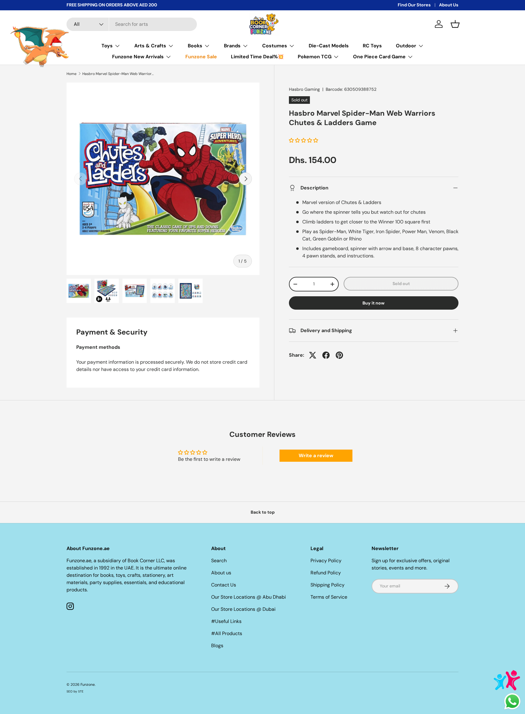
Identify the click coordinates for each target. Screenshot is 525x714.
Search (219, 560)
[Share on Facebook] (326, 355)
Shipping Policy (328, 585)
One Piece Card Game (379, 56)
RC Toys (372, 45)
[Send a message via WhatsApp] (512, 701)
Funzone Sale (201, 56)
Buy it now (373, 303)
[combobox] (132, 24)
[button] (455, 24)
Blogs (217, 645)
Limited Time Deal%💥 (257, 56)
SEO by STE (75, 691)
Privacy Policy (326, 560)
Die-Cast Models (329, 45)
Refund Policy (326, 573)
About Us (448, 5)
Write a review (316, 455)
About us (221, 573)
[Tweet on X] (312, 355)
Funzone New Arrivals (138, 56)
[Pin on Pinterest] (339, 355)
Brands (232, 45)
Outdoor (406, 45)
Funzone (88, 684)
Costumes (274, 45)
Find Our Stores (414, 5)
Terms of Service (329, 597)
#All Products (226, 633)
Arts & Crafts (150, 45)
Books (195, 45)
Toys (107, 45)
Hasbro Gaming (304, 89)
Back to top (263, 512)
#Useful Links (226, 621)
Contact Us (223, 585)
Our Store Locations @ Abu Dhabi (248, 597)
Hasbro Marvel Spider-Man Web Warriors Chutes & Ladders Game (118, 74)
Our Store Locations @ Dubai (243, 609)
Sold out (401, 283)
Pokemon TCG (314, 56)
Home (72, 74)
